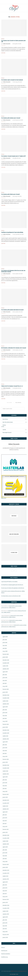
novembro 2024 (6, 698)
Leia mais (3, 52)
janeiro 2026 (5, 657)
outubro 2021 (5, 806)
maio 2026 (5, 645)
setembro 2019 (6, 879)
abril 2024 (5, 718)
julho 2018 (5, 920)
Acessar (3, 947)
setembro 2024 (6, 703)
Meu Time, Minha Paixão (15, 422)
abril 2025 (5, 683)
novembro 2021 (6, 803)
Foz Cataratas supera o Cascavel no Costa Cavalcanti (12, 79)
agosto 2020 (5, 846)
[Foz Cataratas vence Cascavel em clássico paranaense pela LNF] (14, 28)
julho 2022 (5, 779)
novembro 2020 (6, 838)
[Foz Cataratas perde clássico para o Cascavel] (14, 181)
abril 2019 (5, 893)
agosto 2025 (5, 671)
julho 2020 (5, 849)
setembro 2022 (6, 774)
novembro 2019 (6, 873)
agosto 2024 (5, 706)
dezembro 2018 (6, 905)
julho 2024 (5, 709)
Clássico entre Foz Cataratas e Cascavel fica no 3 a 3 (12, 386)
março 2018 (5, 931)
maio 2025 (5, 680)
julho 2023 (5, 744)
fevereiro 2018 (6, 934)
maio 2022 (5, 785)
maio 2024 (5, 715)
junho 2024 (5, 712)
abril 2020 (5, 858)
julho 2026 (5, 639)
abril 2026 (5, 648)
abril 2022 (5, 788)
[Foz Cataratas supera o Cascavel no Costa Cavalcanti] (14, 67)
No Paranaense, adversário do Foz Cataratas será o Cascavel (13, 347)
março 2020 (5, 861)
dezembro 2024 (6, 695)
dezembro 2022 (6, 765)
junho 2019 (5, 887)
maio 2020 (5, 855)
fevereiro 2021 (6, 829)
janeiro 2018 (5, 937)
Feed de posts (4, 950)
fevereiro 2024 (6, 724)
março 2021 (5, 826)
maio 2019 (5, 890)
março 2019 (5, 896)
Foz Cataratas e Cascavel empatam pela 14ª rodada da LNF (13, 156)
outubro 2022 (5, 771)
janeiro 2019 (5, 902)
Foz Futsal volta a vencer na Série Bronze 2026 (10, 596)
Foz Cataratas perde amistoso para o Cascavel (10, 118)
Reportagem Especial (15, 432)
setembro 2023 (6, 739)
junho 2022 (5, 782)
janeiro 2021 (5, 832)
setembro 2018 (6, 914)
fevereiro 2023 (6, 759)
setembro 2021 (6, 809)
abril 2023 (5, 753)
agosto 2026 (5, 636)
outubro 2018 (5, 911)
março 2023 (5, 756)
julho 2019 (5, 884)
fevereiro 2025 (6, 689)
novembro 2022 (6, 768)
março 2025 (5, 686)
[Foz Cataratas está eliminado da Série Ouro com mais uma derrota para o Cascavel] (14, 257)
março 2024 (5, 721)
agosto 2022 (5, 776)
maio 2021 (5, 820)
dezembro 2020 (6, 835)
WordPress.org (4, 957)
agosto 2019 (5, 882)
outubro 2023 (5, 736)
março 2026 (5, 651)
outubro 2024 (5, 701)
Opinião (15, 429)
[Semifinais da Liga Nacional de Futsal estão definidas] (14, 219)
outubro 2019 (5, 876)
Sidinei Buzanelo (6, 43)
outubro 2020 (5, 841)
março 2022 (5, 791)
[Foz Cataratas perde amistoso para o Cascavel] (14, 105)
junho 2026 (5, 642)
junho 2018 (5, 922)
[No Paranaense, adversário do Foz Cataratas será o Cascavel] (14, 335)
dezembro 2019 (6, 870)
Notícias (2, 38)
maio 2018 (5, 925)
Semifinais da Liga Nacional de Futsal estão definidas (12, 232)
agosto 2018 (5, 917)
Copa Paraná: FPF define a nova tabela (9, 581)
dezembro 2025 (6, 660)
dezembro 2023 (6, 730)
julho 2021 (5, 814)
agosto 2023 (5, 741)
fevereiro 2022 (6, 794)
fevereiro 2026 (6, 654)
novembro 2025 (6, 663)
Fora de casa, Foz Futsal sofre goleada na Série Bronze (12, 588)
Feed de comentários (5, 953)
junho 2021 (5, 817)
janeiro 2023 (5, 762)
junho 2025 (5, 677)
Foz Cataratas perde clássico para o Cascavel (10, 194)
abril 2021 (5, 823)
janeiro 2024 (5, 727)
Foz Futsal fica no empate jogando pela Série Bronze (12, 584)
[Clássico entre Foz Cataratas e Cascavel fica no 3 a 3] (14, 373)
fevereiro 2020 (6, 864)
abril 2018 (5, 928)
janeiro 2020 (5, 867)
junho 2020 (5, 852)
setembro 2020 (6, 844)
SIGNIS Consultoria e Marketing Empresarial (19, 971)
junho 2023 (5, 747)
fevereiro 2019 (6, 899)
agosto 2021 (5, 811)
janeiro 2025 (5, 692)
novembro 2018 (6, 908)
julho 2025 (5, 674)
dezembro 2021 (6, 800)
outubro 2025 (5, 665)
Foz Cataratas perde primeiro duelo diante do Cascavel (12, 309)
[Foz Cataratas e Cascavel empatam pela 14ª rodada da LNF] (14, 143)
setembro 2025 (6, 668)
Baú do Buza (15, 419)
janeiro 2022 (5, 797)
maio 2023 (5, 750)
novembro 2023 (6, 733)
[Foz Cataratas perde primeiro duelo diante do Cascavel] (14, 297)
